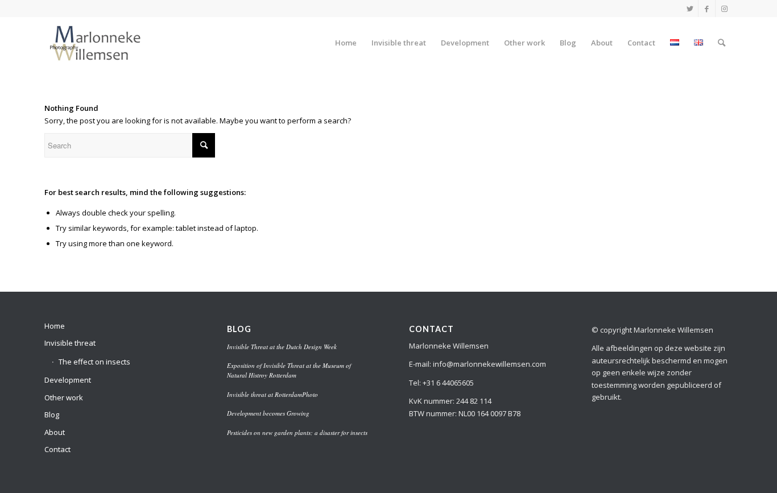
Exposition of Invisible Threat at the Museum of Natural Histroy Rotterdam (289, 370)
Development (67, 380)
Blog (51, 414)
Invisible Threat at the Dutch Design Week (282, 346)
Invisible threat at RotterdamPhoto (272, 394)
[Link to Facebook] (707, 8)
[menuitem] (346, 42)
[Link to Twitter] (689, 8)
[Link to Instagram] (724, 8)
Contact (57, 449)
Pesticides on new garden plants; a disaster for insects (297, 432)
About (54, 432)
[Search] (721, 42)
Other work (63, 397)
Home (54, 326)
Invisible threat (70, 343)
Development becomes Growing (268, 413)
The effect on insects (94, 362)
